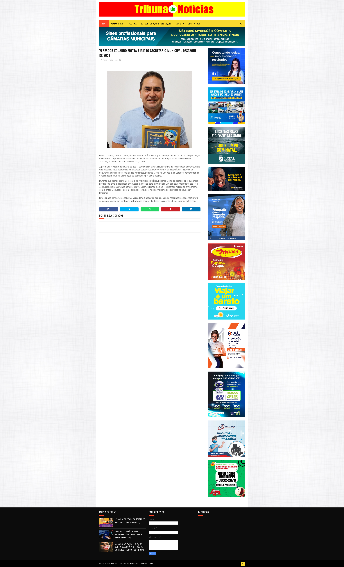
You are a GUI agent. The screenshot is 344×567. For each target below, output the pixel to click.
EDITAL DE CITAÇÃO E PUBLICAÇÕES (156, 23)
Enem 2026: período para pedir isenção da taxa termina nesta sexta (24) (129, 534)
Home (103, 23)
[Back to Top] (243, 564)
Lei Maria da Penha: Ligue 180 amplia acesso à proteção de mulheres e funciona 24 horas (129, 546)
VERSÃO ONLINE (117, 23)
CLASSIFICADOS (195, 23)
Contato (180, 23)
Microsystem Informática (139, 564)
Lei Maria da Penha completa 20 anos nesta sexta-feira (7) (130, 521)
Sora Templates (112, 564)
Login (151, 564)
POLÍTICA (133, 23)
